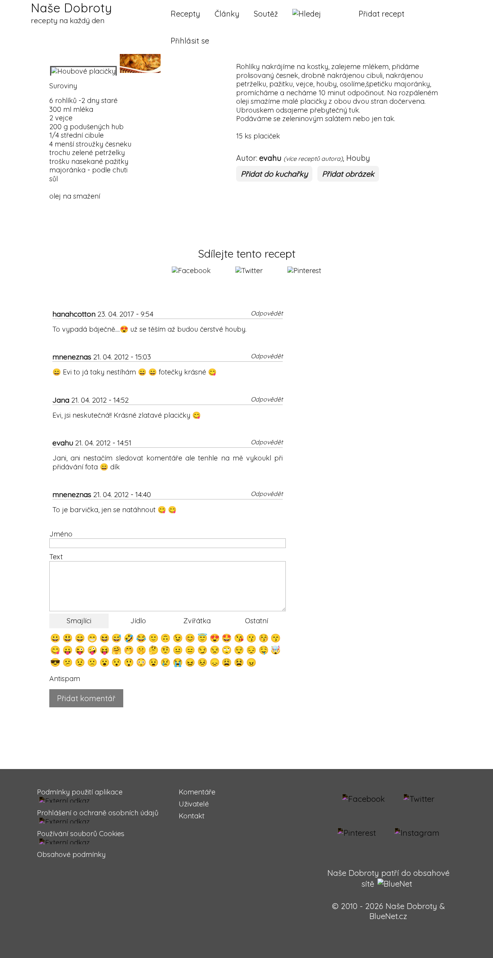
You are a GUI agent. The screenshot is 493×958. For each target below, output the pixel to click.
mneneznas (71, 356)
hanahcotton (74, 314)
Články (227, 14)
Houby (358, 158)
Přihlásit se (190, 41)
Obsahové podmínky (71, 854)
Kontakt (192, 815)
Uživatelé (194, 803)
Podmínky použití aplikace (79, 792)
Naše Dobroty (71, 12)
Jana (60, 400)
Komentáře (197, 792)
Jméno (60, 534)
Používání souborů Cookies (80, 833)
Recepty (185, 14)
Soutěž (266, 14)
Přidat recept (381, 14)
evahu (270, 158)
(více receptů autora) (313, 158)
